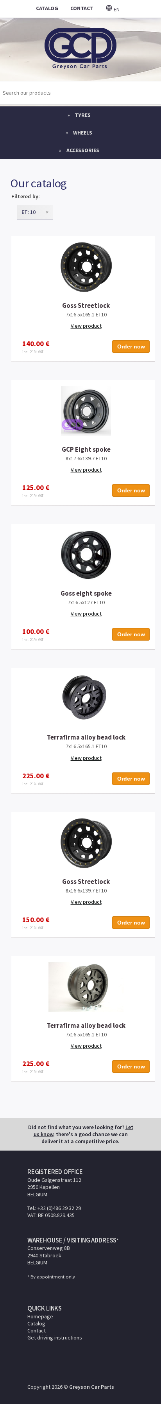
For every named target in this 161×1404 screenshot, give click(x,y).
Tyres (83, 114)
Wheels (82, 132)
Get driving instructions (54, 1337)
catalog (47, 8)
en (116, 9)
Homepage (40, 1316)
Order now (131, 346)
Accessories (82, 150)
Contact (36, 1330)
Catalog (36, 1323)
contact (81, 8)
